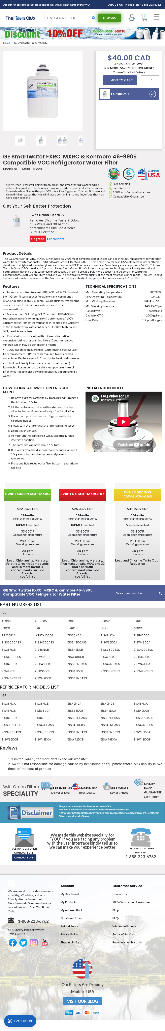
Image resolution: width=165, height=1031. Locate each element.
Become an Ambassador (127, 942)
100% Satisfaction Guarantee (131, 902)
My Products (69, 902)
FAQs (116, 918)
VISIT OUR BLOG (82, 1001)
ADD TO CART (122, 80)
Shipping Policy (70, 942)
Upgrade (37, 239)
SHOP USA (109, 17)
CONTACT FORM (24, 857)
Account (67, 886)
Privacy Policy (69, 934)
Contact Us (119, 894)
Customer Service (127, 886)
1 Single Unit (119, 93)
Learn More (56, 239)
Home (6, 42)
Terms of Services (123, 934)
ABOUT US (115, 4)
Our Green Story (71, 918)
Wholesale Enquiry (124, 926)
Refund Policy (69, 926)
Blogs (116, 910)
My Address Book (72, 910)
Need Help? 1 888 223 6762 (143, 4)
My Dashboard (70, 894)
